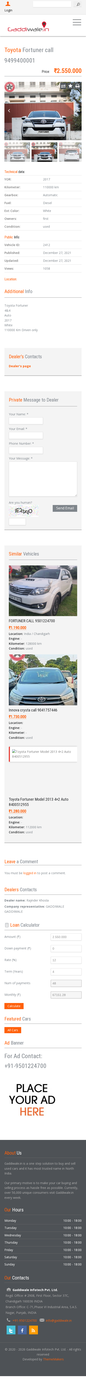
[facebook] (22, 1330)
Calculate (14, 1006)
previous (9, 111)
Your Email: (18, 429)
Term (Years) (13, 971)
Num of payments (17, 983)
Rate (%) (10, 960)
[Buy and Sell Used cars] (28, 25)
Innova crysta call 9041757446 (33, 710)
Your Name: (18, 414)
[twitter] (11, 1330)
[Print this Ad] (77, 86)
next (77, 111)
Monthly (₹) (12, 995)
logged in (29, 873)
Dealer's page (20, 366)
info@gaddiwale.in (59, 1320)
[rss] (33, 1330)
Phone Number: (21, 443)
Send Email (65, 508)
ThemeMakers (53, 1359)
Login (8, 10)
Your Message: (21, 458)
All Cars (12, 1030)
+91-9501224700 (25, 1320)
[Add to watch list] (70, 86)
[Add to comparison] (63, 86)
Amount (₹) (12, 937)
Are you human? (20, 502)
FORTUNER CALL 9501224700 (32, 621)
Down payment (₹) (17, 948)
